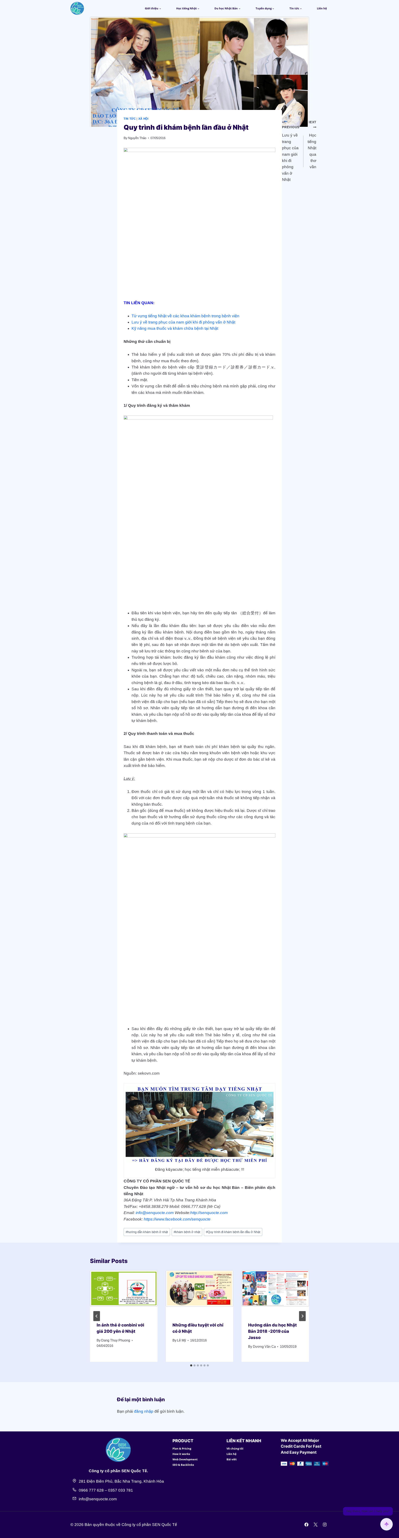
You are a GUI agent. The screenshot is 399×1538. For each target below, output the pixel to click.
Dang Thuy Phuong (115, 1340)
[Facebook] (306, 1525)
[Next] (302, 1316)
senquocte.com (214, 1213)
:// (198, 1213)
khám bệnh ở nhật (187, 1232)
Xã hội (143, 118)
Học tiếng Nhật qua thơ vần (311, 144)
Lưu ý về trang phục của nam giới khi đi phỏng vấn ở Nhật (183, 322)
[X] (315, 1525)
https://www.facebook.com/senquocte (177, 1219)
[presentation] (124, 1292)
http (193, 1213)
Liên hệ (322, 8)
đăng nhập (143, 1411)
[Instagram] (325, 1525)
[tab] (191, 1365)
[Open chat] (386, 1524)
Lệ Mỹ (181, 1340)
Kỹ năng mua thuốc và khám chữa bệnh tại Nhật (175, 328)
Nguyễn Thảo (137, 138)
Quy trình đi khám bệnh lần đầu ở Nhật (233, 1232)
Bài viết (232, 1459)
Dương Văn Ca (264, 1346)
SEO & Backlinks (183, 1465)
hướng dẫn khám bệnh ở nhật (147, 1232)
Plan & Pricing (181, 1448)
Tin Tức (130, 118)
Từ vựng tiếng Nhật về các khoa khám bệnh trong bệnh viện (185, 316)
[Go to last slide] (96, 1316)
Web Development (185, 1459)
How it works (181, 1454)
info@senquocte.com (155, 1213)
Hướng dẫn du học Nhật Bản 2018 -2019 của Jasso (272, 1331)
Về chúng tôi (235, 1448)
